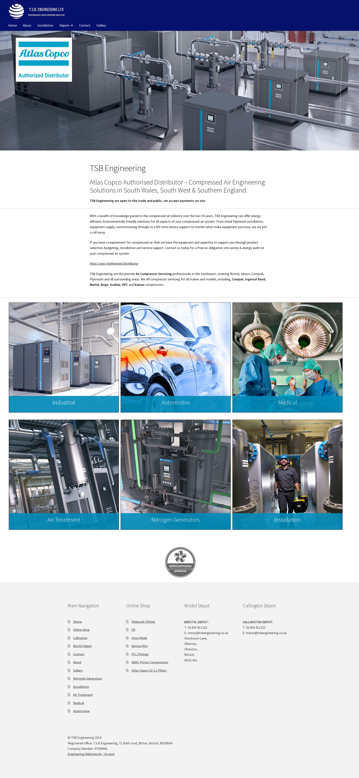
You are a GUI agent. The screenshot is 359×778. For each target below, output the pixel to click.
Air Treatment (83, 695)
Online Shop (81, 630)
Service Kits (139, 646)
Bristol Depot (82, 646)
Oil (133, 630)
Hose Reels (139, 638)
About (27, 25)
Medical (78, 703)
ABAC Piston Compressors (149, 662)
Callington (80, 638)
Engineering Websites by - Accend (91, 754)
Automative (81, 711)
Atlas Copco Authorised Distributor (114, 263)
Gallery (101, 25)
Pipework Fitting (143, 621)
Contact (84, 25)
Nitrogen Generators (87, 678)
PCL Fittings (140, 654)
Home (12, 25)
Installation (45, 25)
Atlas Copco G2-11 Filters (149, 670)
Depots (64, 25)
